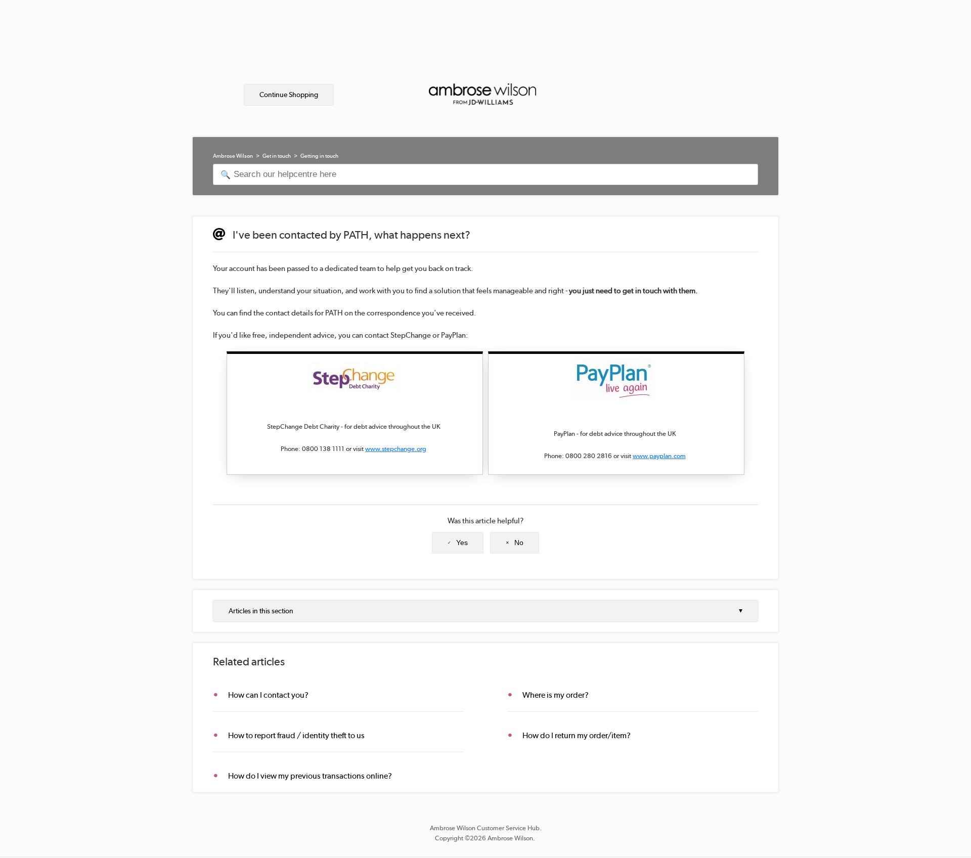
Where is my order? (555, 695)
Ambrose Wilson (233, 156)
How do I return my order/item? (576, 735)
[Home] (482, 85)
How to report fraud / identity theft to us (296, 735)
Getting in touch (319, 156)
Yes (462, 542)
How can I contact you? (268, 695)
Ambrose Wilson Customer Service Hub (485, 828)
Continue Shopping (288, 95)
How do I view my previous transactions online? (310, 776)
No (518, 542)
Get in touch (276, 156)
